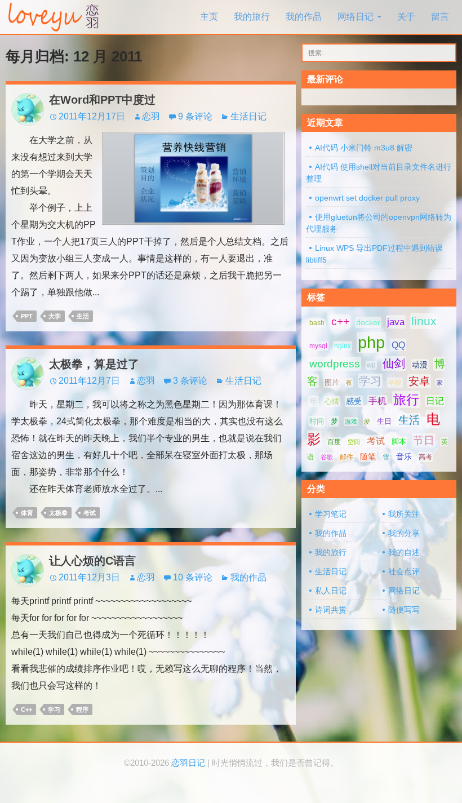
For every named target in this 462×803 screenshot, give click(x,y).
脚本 (399, 441)
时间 (316, 421)
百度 (334, 441)
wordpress (334, 364)
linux (424, 321)
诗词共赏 (330, 609)
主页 (209, 16)
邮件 (346, 457)
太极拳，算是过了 (94, 364)
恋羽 (151, 116)
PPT (27, 316)
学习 (54, 709)
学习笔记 (330, 513)
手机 (377, 401)
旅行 (406, 399)
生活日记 (248, 116)
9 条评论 (195, 116)
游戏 (351, 421)
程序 (82, 709)
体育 (27, 512)
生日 (384, 421)
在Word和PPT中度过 (102, 100)
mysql (318, 346)
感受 (354, 401)
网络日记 (355, 16)
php (371, 342)
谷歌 (327, 457)
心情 (332, 401)
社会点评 (404, 571)
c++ (26, 709)
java (396, 321)
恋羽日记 (188, 762)
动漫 (420, 364)
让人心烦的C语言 (92, 560)
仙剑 (394, 363)
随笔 (368, 456)
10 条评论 (192, 577)
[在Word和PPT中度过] (193, 178)
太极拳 (58, 512)
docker (368, 322)
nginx (342, 346)
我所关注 (404, 513)
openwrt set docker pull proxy (367, 197)
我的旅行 (252, 16)
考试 (89, 512)
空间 (354, 441)
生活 (83, 316)
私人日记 (330, 590)
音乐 (404, 456)
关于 (406, 16)
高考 (425, 457)
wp (371, 365)
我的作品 (304, 16)
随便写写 (404, 609)
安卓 (419, 381)
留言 (440, 16)
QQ (398, 345)
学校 (395, 383)
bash (317, 323)
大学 (54, 316)
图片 (332, 382)
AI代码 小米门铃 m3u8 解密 (363, 147)
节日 (423, 440)
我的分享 (404, 533)
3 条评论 (190, 380)
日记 (435, 401)
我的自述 (404, 552)
